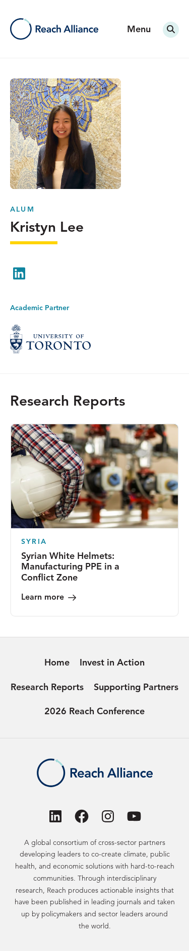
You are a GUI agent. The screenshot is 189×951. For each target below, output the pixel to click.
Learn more (42, 598)
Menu (139, 29)
